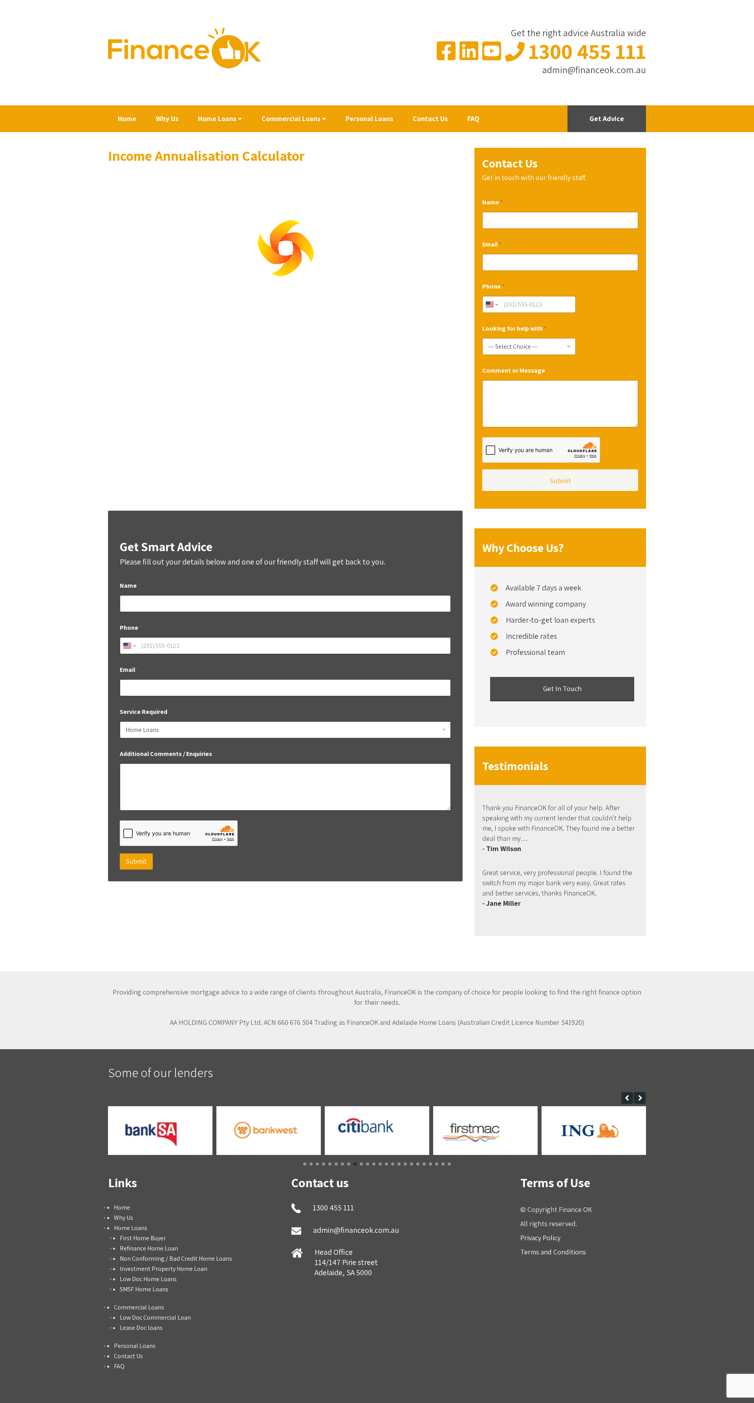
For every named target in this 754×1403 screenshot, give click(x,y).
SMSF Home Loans (144, 1289)
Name (130, 585)
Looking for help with (514, 328)
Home (127, 118)
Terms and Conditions (553, 1251)
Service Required (143, 711)
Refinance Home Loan (149, 1248)
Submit (136, 861)
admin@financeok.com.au (594, 69)
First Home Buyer (143, 1238)
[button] (627, 1098)
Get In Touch (562, 688)
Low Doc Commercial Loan (155, 1317)
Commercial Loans (292, 118)
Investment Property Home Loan (163, 1269)
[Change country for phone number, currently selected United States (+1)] (129, 645)
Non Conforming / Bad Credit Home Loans (176, 1258)
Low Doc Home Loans (148, 1279)
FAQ (473, 118)
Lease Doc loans (141, 1328)
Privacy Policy (540, 1237)
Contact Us (430, 118)
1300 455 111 (587, 51)
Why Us (167, 118)
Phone (131, 627)
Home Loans (218, 118)
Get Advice (606, 118)
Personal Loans (369, 118)
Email (129, 669)
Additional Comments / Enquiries (168, 754)
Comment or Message (513, 370)
